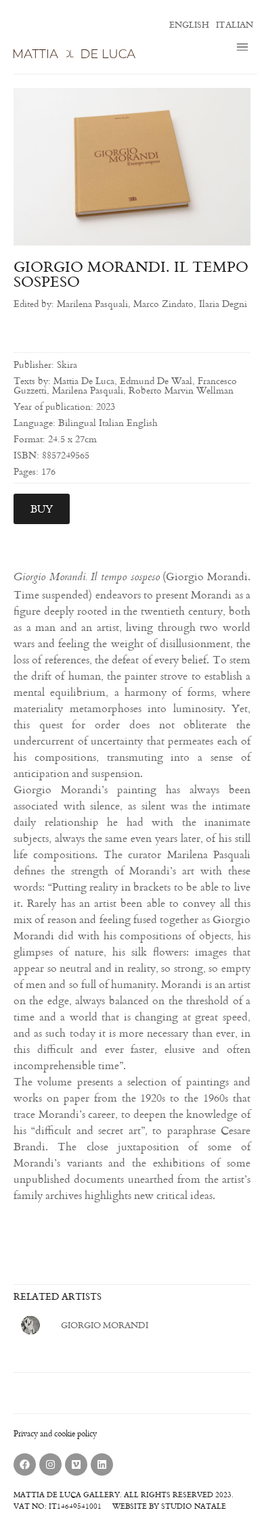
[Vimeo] (76, 1464)
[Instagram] (50, 1464)
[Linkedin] (102, 1464)
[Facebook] (25, 1464)
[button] (243, 48)
